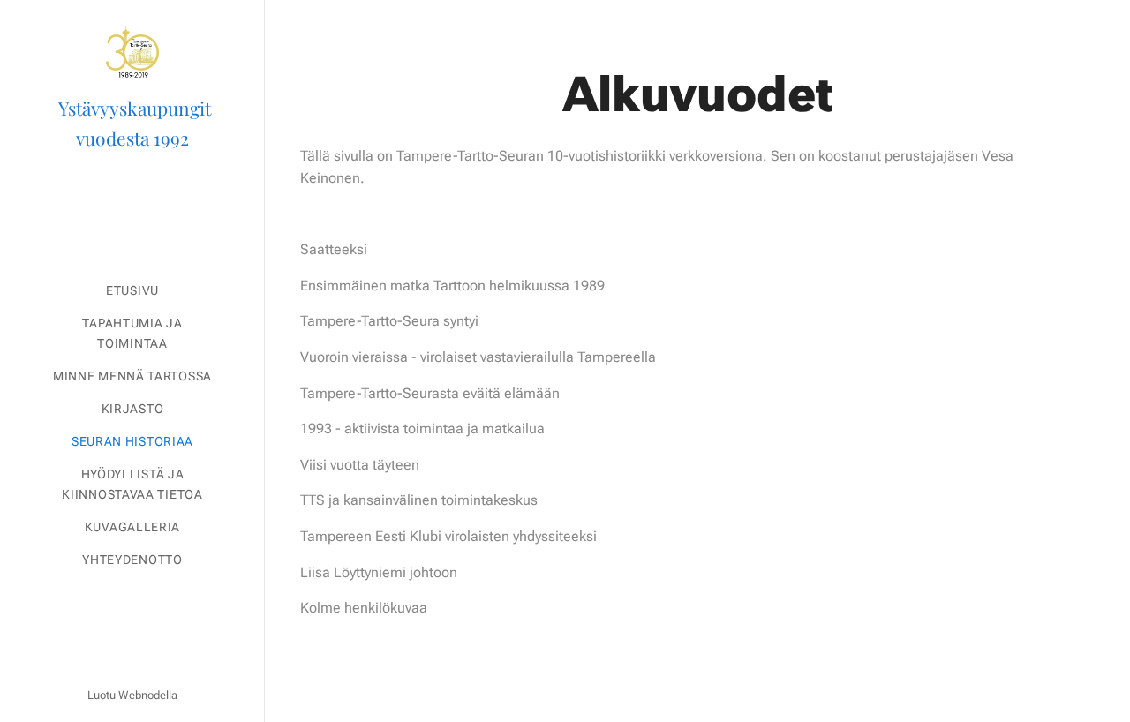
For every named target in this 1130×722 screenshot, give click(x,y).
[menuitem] (132, 291)
